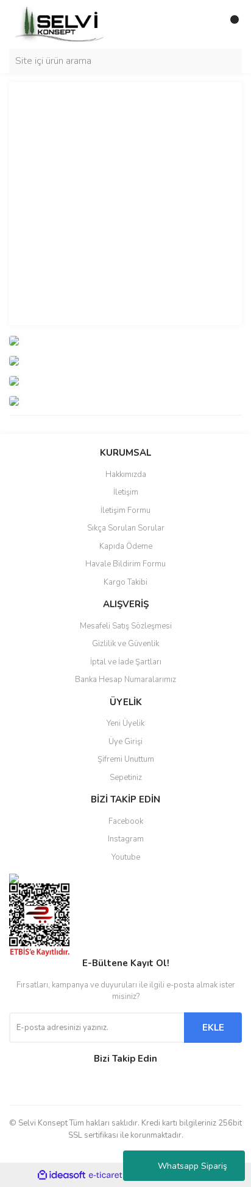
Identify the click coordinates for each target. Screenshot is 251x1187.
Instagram (126, 839)
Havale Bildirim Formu (125, 564)
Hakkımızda (125, 474)
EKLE (213, 1028)
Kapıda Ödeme (125, 546)
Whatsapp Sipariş (192, 1166)
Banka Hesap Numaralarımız (125, 679)
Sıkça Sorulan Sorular (125, 528)
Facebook (125, 821)
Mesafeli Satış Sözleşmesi (126, 626)
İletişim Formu (125, 510)
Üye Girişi (125, 741)
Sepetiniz (126, 777)
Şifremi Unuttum (125, 759)
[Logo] (61, 24)
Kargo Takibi (125, 582)
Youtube (125, 857)
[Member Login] (205, 24)
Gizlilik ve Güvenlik (125, 643)
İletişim (125, 492)
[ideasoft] (61, 1175)
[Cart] (229, 24)
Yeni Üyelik (125, 723)
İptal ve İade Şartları (125, 661)
